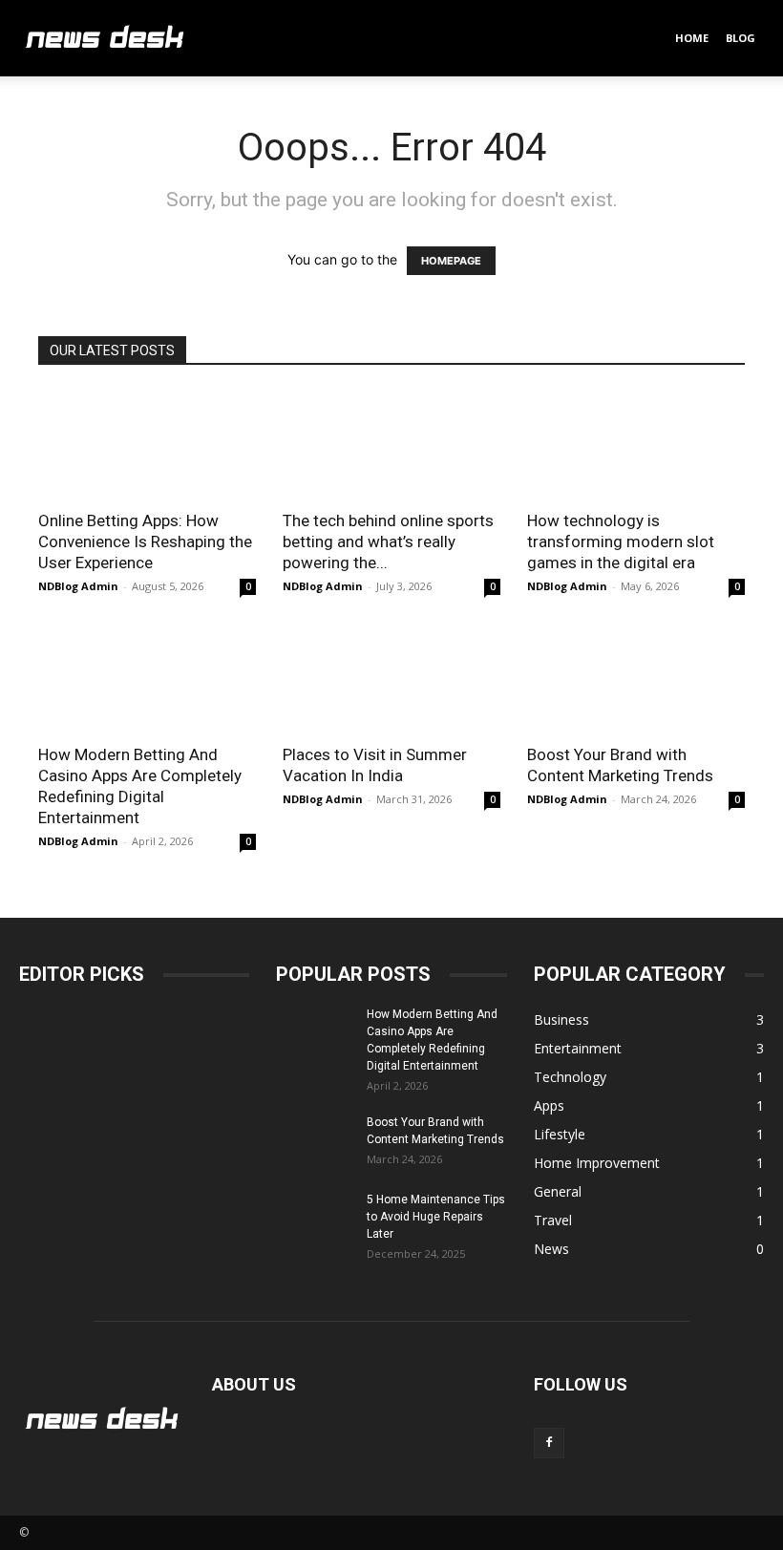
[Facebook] (549, 1443)
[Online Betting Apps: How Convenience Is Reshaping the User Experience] (147, 444)
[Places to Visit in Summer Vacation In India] (391, 679)
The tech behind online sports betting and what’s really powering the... (388, 541)
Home (692, 38)
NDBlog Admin (78, 586)
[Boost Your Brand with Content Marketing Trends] (636, 679)
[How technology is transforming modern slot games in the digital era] (636, 444)
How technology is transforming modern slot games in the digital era (620, 541)
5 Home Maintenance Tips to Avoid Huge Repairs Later (436, 1217)
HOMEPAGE (451, 260)
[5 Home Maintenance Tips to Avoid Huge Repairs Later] (314, 1217)
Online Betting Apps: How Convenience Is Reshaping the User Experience (145, 541)
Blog (740, 38)
